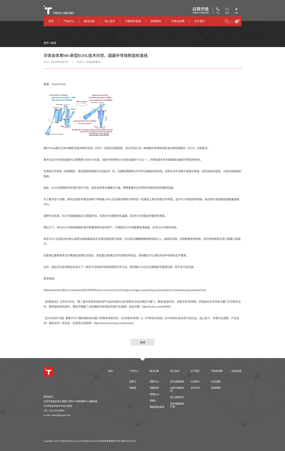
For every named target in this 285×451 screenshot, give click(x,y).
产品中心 (69, 21)
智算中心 (154, 381)
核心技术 (110, 21)
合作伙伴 (195, 387)
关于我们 (199, 21)
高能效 (132, 387)
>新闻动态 (236, 371)
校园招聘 (215, 387)
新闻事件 (156, 21)
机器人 (153, 400)
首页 (51, 21)
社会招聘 (215, 381)
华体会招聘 (177, 21)
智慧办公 (154, 394)
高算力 (132, 381)
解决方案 (89, 21)
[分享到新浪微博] (237, 22)
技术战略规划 (177, 381)
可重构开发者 (133, 21)
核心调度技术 (177, 397)
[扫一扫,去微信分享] (227, 22)
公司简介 (195, 381)
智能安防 (154, 387)
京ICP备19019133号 (126, 441)
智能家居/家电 (157, 407)
